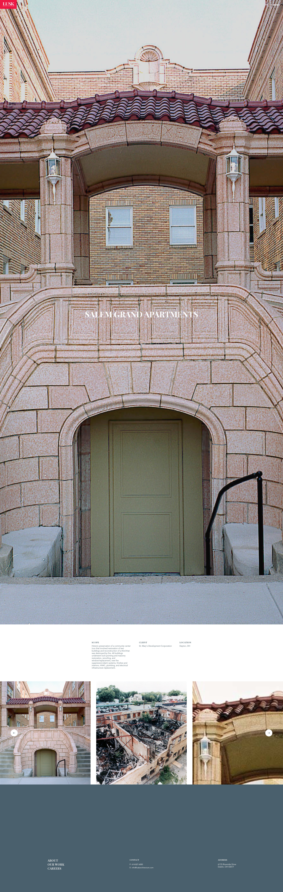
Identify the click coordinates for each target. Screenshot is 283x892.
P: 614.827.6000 (136, 864)
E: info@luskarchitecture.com (141, 868)
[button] (14, 732)
